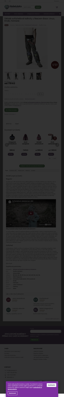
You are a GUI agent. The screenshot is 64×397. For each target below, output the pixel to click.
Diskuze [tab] (28, 170)
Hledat (38, 7)
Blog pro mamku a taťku (40, 359)
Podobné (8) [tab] (13, 170)
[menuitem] (7, 14)
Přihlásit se (34, 340)
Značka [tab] (33, 170)
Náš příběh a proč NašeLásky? (12, 351)
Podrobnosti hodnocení (31, 25)
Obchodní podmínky (10, 355)
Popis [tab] (6, 170)
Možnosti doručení (30, 99)
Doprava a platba (38, 353)
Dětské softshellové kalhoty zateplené (24, 269)
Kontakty (6, 353)
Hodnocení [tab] (21, 170)
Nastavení (12, 393)
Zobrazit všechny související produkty (32, 166)
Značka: (42, 25)
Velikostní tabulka (38, 351)
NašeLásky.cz (17, 105)
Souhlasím (51, 385)
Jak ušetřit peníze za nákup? (41, 357)
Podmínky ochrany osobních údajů (13, 357)
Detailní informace (9, 114)
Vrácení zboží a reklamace (41, 355)
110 (49, 158)
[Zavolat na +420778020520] (6, 1)
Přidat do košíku (12, 110)
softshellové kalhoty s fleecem (37, 102)
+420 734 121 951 (11, 375)
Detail (10, 154)
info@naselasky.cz (12, 370)
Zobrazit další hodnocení (52, 319)
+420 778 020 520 (12, 372)
